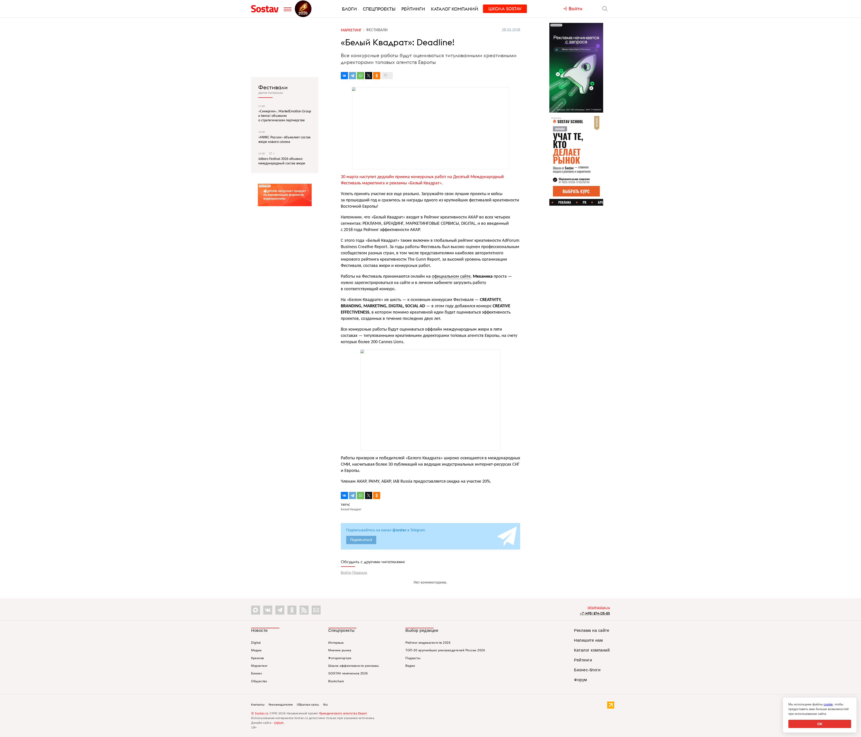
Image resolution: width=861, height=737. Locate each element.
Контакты (257, 704)
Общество (259, 681)
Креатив (257, 658)
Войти (346, 573)
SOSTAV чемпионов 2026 (348, 673)
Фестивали (273, 87)
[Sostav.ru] (266, 9)
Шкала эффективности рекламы (353, 665)
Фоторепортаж (339, 658)
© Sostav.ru (260, 713)
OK (819, 724)
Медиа (256, 650)
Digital (256, 642)
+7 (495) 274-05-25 (595, 613)
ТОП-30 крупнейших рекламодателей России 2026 (445, 650)
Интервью (336, 642)
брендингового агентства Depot (343, 713)
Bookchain (336, 681)
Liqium (279, 723)
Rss (325, 704)
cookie (828, 704)
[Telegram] (352, 75)
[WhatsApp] (360, 75)
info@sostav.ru (599, 607)
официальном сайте (451, 276)
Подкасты (412, 658)
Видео (410, 665)
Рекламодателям (281, 704)
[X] (368, 75)
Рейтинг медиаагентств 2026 (427, 642)
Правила (359, 573)
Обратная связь (308, 704)
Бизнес (256, 673)
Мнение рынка (339, 650)
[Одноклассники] (376, 75)
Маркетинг (259, 665)
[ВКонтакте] (344, 75)
